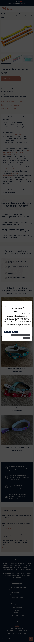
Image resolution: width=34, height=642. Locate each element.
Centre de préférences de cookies (20, 321)
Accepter (7, 331)
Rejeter (15, 331)
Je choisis (26, 338)
